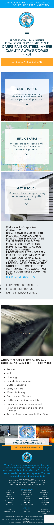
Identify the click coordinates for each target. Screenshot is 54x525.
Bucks (44, 491)
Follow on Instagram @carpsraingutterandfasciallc (27, 441)
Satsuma (10, 503)
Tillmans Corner (27, 505)
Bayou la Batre (26, 491)
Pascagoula (9, 501)
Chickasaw (10, 492)
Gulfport (27, 497)
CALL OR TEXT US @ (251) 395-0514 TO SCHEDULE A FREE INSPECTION (28, 4)
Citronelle (44, 492)
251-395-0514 (15, 480)
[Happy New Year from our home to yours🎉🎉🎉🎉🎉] (27, 434)
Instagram (39, 485)
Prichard (27, 501)
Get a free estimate (27, 447)
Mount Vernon (9, 499)
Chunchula (27, 492)
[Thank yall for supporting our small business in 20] (45, 434)
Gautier (44, 495)
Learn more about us (20, 277)
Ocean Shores (44, 499)
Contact (27, 511)
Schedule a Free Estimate (27, 62)
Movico (27, 499)
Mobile (44, 497)
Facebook (26, 485)
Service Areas (9, 511)
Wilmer (44, 505)
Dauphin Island (26, 495)
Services (44, 509)
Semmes (27, 503)
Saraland (44, 501)
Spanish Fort (44, 503)
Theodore (9, 505)
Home (10, 509)
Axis (9, 491)
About (27, 509)
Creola (9, 495)
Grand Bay (10, 497)
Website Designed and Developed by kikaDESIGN (26, 522)
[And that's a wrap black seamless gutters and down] (9, 434)
